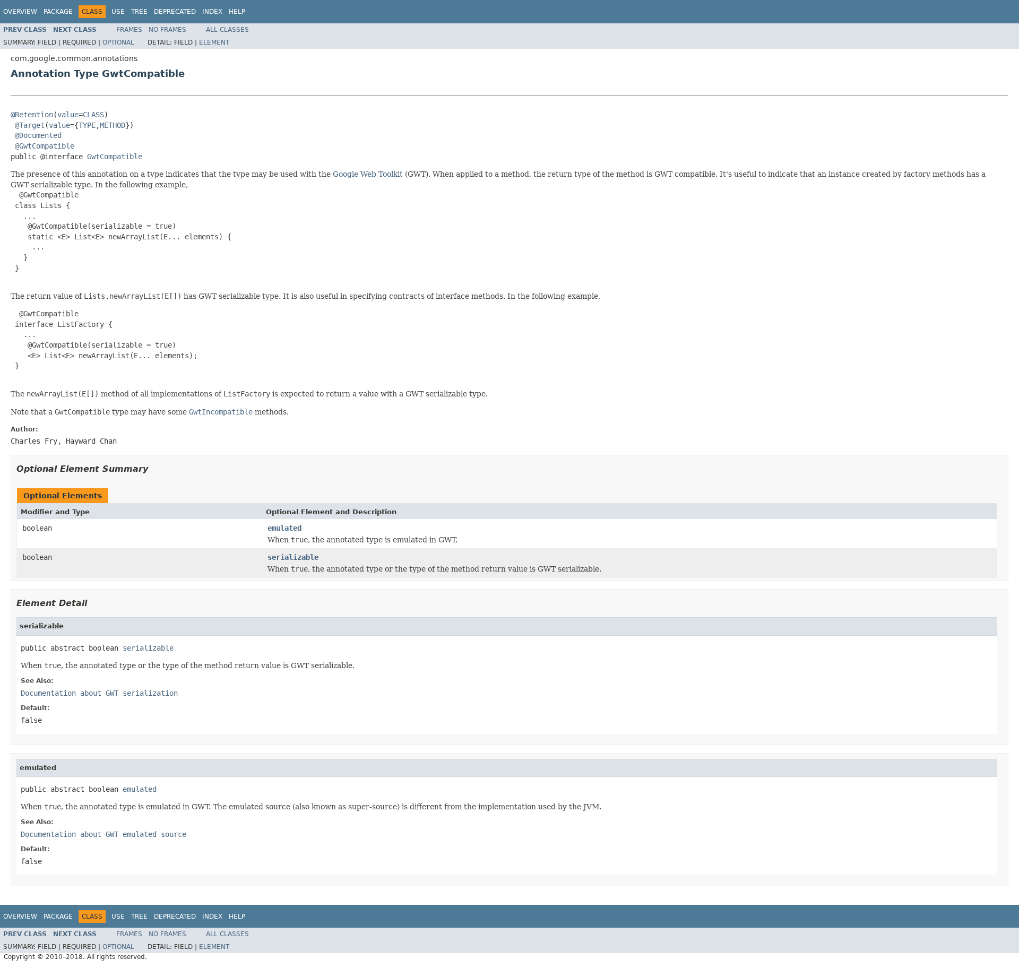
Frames (129, 29)
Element (214, 42)
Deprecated (175, 11)
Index (212, 11)
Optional (118, 42)
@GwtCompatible (44, 146)
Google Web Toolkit (368, 174)
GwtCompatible (114, 156)
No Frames (167, 29)
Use (118, 11)
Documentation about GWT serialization (99, 693)
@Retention (32, 114)
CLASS (93, 114)
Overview (20, 11)
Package (58, 11)
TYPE (87, 125)
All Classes (227, 29)
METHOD (112, 125)
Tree (139, 11)
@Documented (38, 135)
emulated (284, 528)
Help (237, 11)
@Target (30, 125)
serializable (292, 557)
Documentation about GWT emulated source (103, 834)
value (68, 114)
